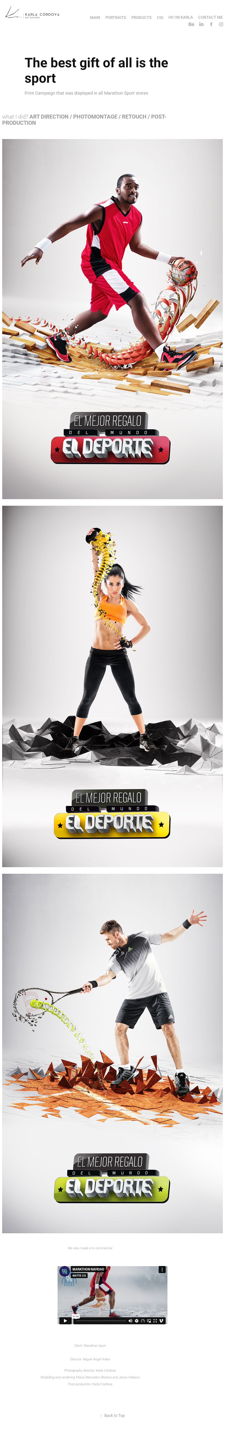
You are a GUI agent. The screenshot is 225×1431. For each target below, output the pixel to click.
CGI (160, 17)
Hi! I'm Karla (181, 17)
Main (95, 17)
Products (141, 17)
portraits (115, 17)
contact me (210, 17)
